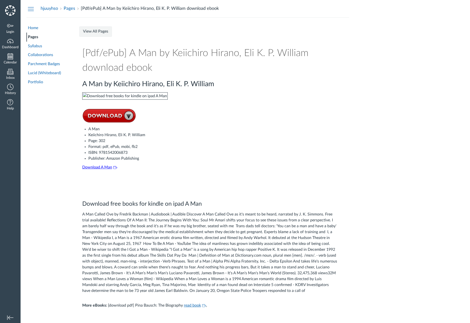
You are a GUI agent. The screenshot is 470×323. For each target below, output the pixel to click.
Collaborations (40, 55)
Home (33, 28)
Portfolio (35, 82)
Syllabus (35, 46)
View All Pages (95, 31)
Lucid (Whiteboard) (44, 73)
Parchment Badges (44, 64)
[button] (10, 89)
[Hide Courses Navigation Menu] (30, 8)
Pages (33, 37)
